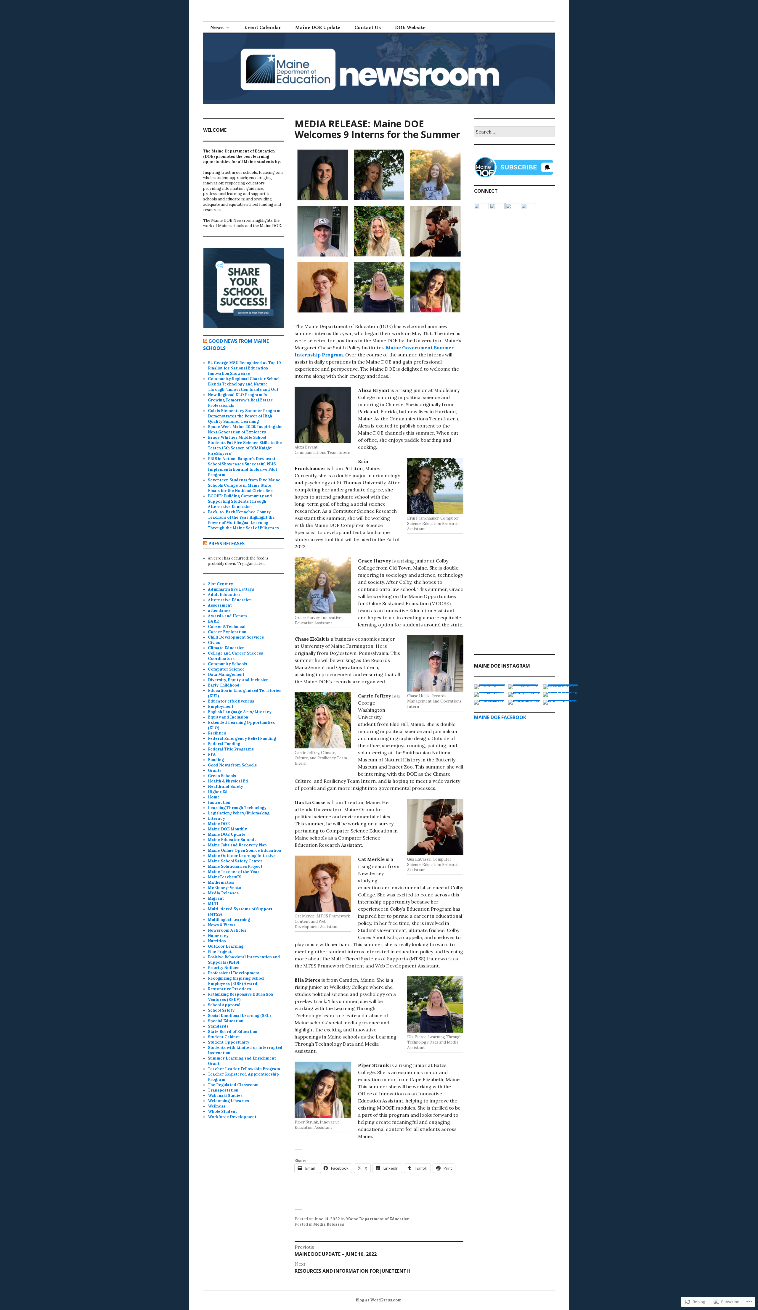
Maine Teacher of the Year (233, 871)
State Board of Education (232, 1031)
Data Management (226, 674)
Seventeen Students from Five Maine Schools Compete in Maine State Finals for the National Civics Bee (244, 485)
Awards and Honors (227, 615)
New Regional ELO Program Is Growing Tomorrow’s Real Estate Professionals (240, 400)
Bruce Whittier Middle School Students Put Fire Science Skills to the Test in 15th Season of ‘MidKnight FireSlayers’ (245, 445)
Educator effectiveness (231, 701)
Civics (214, 642)
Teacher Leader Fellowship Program (244, 1068)
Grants (214, 770)
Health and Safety (225, 786)
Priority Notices (223, 967)
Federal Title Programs (231, 749)
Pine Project (220, 951)
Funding (216, 759)
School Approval (224, 1004)
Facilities (217, 733)
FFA (212, 754)
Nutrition (217, 940)
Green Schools (222, 775)
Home (214, 797)
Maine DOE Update (317, 27)
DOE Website (410, 27)
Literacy (216, 818)
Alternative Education (230, 599)
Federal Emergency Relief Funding (242, 738)
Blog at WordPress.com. (379, 1300)
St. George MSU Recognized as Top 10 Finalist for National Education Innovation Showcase (244, 368)
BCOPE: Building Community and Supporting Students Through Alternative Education (240, 501)
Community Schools (227, 663)
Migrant (216, 898)
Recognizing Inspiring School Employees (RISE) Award (236, 981)
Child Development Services (236, 637)
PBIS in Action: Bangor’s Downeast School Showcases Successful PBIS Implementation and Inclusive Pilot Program (242, 466)
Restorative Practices (229, 988)
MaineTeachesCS (224, 877)
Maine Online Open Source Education (244, 850)
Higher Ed (218, 791)
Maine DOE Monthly (227, 829)
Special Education (225, 1020)
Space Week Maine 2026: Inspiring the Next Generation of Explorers (245, 429)
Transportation (223, 1090)
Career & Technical (226, 626)
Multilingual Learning (229, 919)
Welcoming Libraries (228, 1100)
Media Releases (328, 1224)
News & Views (221, 925)
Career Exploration (227, 631)
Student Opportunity (228, 1042)
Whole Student (222, 1111)
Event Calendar (262, 27)
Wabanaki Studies (225, 1095)
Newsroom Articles (227, 930)
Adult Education (224, 594)
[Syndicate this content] (205, 341)
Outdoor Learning (225, 946)
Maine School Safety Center (235, 861)
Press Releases (226, 543)
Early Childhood (224, 685)
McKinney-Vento (224, 887)
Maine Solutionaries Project (235, 866)
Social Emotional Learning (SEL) (239, 1015)
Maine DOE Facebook (500, 717)
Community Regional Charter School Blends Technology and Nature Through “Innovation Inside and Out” (244, 384)
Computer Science (226, 669)
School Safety (221, 1010)
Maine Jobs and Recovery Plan (237, 845)
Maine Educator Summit (232, 839)
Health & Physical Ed (228, 781)
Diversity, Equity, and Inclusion (238, 679)
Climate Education (226, 647)
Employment (220, 706)
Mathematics (221, 882)
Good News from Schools (232, 765)
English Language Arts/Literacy (240, 711)
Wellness (216, 1106)
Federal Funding (224, 743)
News (217, 27)
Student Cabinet (224, 1036)
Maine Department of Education (377, 1218)
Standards (218, 1026)
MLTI (213, 903)
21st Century (220, 583)
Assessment (220, 605)
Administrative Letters (231, 589)
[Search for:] (514, 132)
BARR (213, 621)
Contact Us (367, 27)
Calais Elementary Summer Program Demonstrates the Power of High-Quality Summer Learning (244, 416)
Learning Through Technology (237, 807)
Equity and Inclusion (228, 717)
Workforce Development (232, 1116)
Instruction (219, 802)
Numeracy (218, 935)
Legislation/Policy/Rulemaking (238, 813)
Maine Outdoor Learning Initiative (242, 855)
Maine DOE (219, 823)
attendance (219, 610)
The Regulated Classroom (233, 1084)
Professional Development (234, 972)
